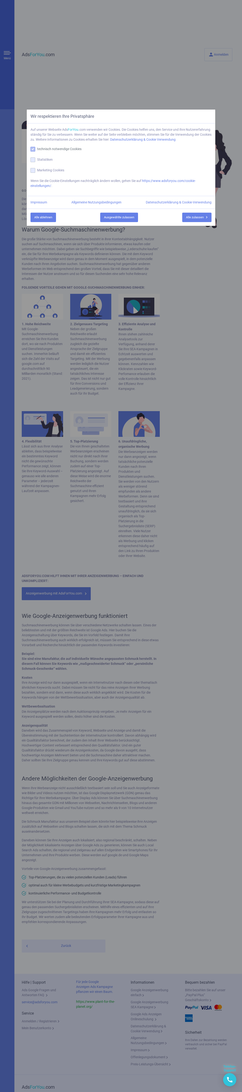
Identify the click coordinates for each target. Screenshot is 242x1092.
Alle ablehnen (43, 217)
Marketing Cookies (50, 170)
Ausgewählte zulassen (119, 217)
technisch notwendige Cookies (59, 149)
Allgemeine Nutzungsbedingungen (96, 202)
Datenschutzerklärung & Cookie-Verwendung (179, 202)
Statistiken (45, 159)
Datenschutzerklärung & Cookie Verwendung (143, 139)
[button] (229, 1079)
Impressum (38, 202)
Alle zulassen (195, 217)
